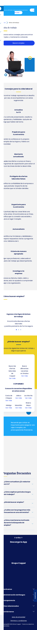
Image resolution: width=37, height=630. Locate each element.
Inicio (4, 22)
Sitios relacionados (10, 606)
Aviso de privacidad (18, 617)
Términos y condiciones (18, 621)
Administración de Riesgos (13, 595)
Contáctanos (8, 612)
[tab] (16, 329)
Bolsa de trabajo (14, 22)
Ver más (12, 378)
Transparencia (8, 600)
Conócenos (7, 589)
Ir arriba (17, 538)
